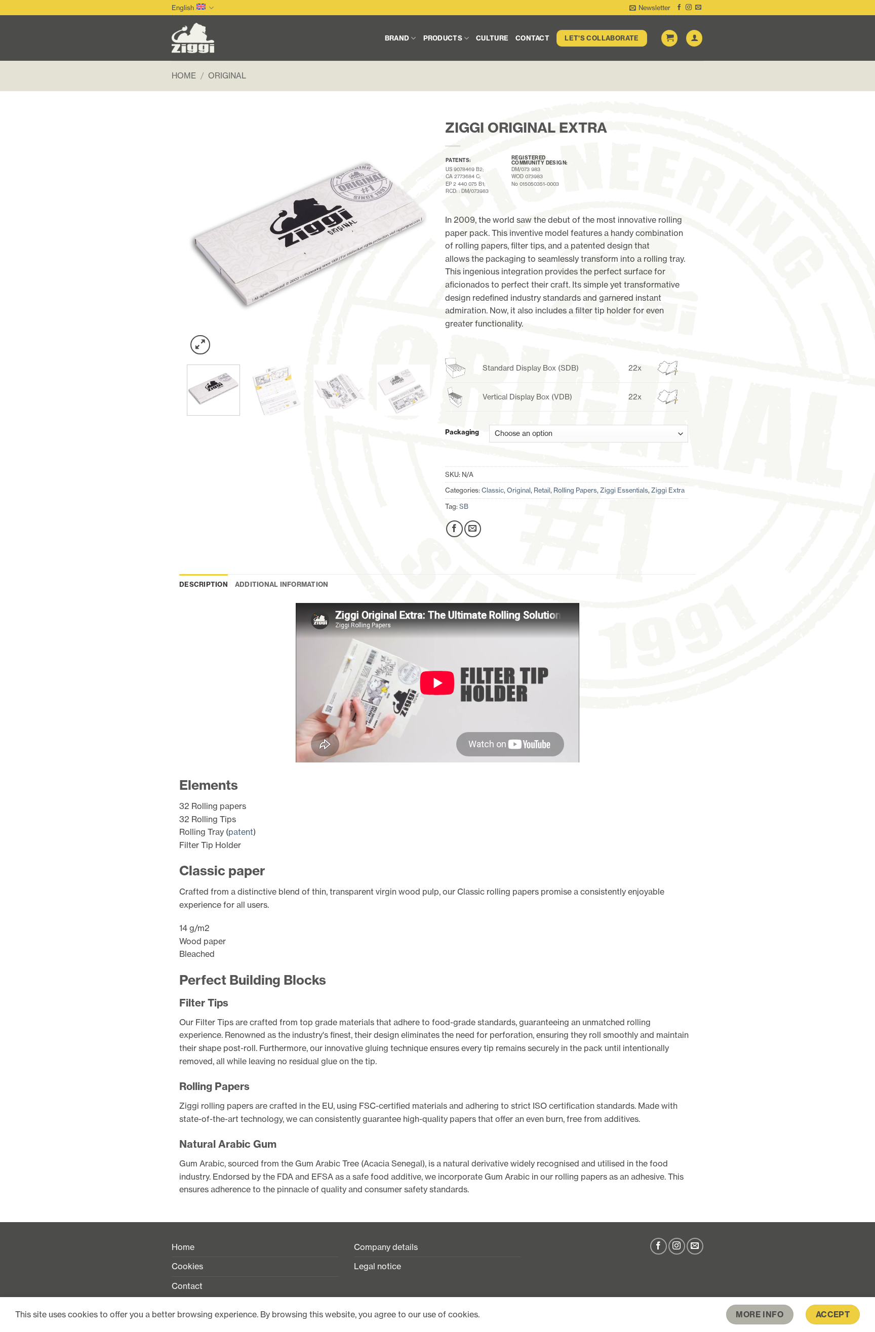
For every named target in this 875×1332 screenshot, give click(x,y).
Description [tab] (203, 584)
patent (240, 832)
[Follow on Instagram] (689, 7)
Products (442, 38)
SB (463, 506)
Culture (492, 38)
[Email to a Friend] (472, 528)
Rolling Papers (575, 490)
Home (184, 75)
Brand (397, 38)
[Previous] (204, 235)
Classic (493, 490)
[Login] (694, 38)
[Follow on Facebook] (679, 7)
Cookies (187, 1266)
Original (227, 75)
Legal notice (377, 1266)
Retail (542, 490)
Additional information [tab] (282, 584)
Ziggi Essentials (624, 490)
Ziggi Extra (668, 490)
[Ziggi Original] (221, 38)
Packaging (462, 432)
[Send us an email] (698, 7)
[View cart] (669, 38)
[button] (649, 7)
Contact (532, 38)
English (183, 8)
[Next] (412, 235)
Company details (386, 1247)
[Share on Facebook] (454, 528)
